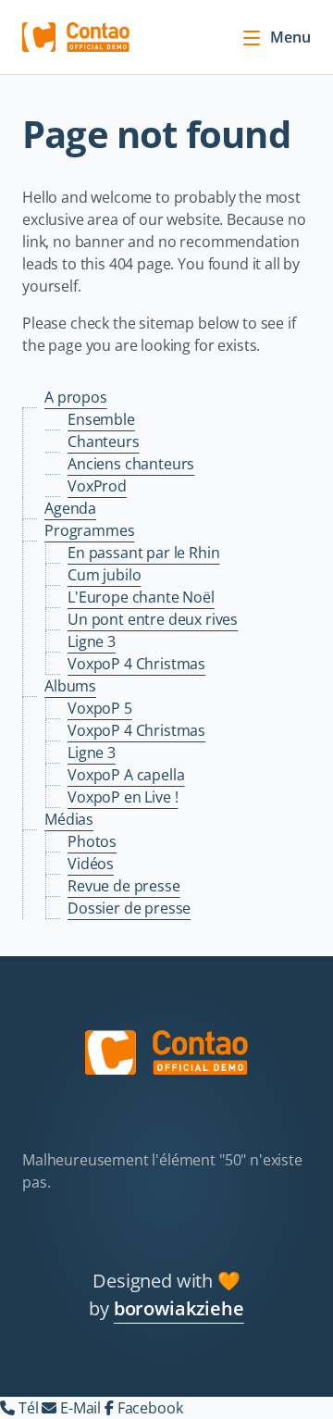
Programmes (89, 530)
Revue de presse (124, 886)
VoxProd (97, 486)
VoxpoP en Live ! (123, 797)
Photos (92, 841)
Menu (290, 37)
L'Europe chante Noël (141, 597)
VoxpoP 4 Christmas (136, 663)
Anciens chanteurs (131, 464)
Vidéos (91, 863)
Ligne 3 (92, 641)
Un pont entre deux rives (153, 619)
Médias (68, 819)
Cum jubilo (104, 575)
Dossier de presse (129, 908)
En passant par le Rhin (143, 552)
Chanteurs (104, 441)
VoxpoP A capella (126, 775)
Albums (70, 686)
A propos (75, 397)
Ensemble (101, 419)
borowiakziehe (179, 1308)
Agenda (70, 508)
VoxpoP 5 (100, 708)
